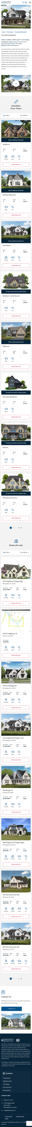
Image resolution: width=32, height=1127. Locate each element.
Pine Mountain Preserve (8, 43)
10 (18, 527)
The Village (19, 43)
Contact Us (11, 1008)
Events (6, 1118)
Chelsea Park (6, 1078)
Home (3, 32)
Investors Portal (20, 1116)
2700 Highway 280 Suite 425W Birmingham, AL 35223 (10, 1105)
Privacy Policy (8, 1116)
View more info (16, 164)
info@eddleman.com (10, 1110)
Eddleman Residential (12, 45)
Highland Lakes (13, 42)
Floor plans (10, 32)
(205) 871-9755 (8, 1100)
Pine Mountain (22, 42)
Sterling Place (7, 1090)
